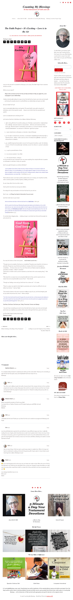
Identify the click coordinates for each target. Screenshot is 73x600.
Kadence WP (50, 596)
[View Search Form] (60, 2)
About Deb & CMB (22, 18)
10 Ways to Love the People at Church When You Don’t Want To (39, 328)
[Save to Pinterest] (11, 42)
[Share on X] (8, 42)
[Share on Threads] (29, 42)
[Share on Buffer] (22, 42)
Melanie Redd (9, 398)
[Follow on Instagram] (69, 122)
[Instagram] (70, 2)
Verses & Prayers (60, 520)
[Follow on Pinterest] (64, 122)
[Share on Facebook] (4, 42)
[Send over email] (15, 42)
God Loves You (15, 35)
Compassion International (60, 583)
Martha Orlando (9, 368)
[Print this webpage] (18, 42)
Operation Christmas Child (13, 583)
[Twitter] (65, 2)
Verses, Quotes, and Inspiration (35, 35)
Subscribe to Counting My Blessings (36, 18)
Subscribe (58, 69)
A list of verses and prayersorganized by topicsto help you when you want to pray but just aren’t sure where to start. (62, 233)
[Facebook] (63, 2)
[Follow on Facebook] (55, 122)
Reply (48, 368)
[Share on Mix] (25, 42)
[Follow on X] (60, 122)
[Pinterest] (68, 2)
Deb (9, 382)
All (10, 35)
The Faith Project (23, 35)
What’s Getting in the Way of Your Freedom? (12, 328)
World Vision (36, 583)
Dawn (7, 460)
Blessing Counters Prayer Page (53, 18)
